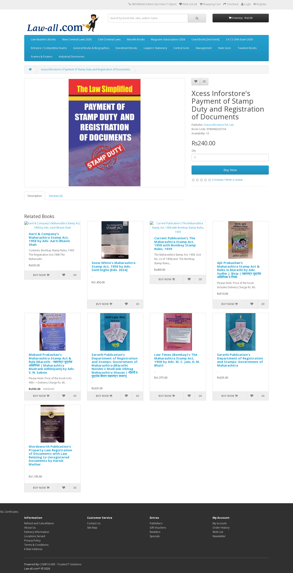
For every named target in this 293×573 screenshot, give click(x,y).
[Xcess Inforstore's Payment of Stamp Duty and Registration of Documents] (104, 132)
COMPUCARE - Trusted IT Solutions (60, 564)
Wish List (218, 532)
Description (35, 196)
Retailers (155, 532)
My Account (220, 523)
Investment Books (126, 48)
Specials (155, 536)
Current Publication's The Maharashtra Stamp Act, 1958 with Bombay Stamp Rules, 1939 (175, 243)
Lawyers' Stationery (155, 48)
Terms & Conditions (36, 545)
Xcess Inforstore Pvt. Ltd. (219, 125)
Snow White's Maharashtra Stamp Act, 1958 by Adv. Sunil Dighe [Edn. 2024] (113, 266)
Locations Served (34, 536)
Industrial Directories (71, 56)
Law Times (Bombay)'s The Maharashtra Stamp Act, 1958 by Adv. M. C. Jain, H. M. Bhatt (177, 359)
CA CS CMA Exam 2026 (239, 39)
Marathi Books (136, 39)
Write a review (234, 180)
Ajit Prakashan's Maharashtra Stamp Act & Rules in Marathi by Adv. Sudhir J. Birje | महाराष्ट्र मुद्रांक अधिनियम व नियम (239, 270)
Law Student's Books (43, 39)
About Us (30, 527)
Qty (194, 150)
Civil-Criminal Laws (109, 39)
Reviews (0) (55, 196)
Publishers (156, 523)
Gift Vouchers (158, 527)
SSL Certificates (9, 512)
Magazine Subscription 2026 (168, 39)
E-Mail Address (33, 549)
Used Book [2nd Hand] (205, 39)
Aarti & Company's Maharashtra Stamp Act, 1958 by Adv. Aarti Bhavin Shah (49, 239)
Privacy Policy (32, 540)
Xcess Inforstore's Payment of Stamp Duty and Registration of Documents (85, 69)
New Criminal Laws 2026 (77, 39)
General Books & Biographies (91, 48)
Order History (221, 527)
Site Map (92, 527)
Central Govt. (181, 48)
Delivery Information (36, 532)
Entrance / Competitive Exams (49, 48)
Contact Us (93, 523)
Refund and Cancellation (39, 523)
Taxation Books (247, 48)
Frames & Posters (41, 56)
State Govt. (224, 48)
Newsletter (219, 536)
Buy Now (230, 170)
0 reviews (217, 180)
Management (204, 48)
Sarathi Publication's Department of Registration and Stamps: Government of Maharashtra (240, 359)
